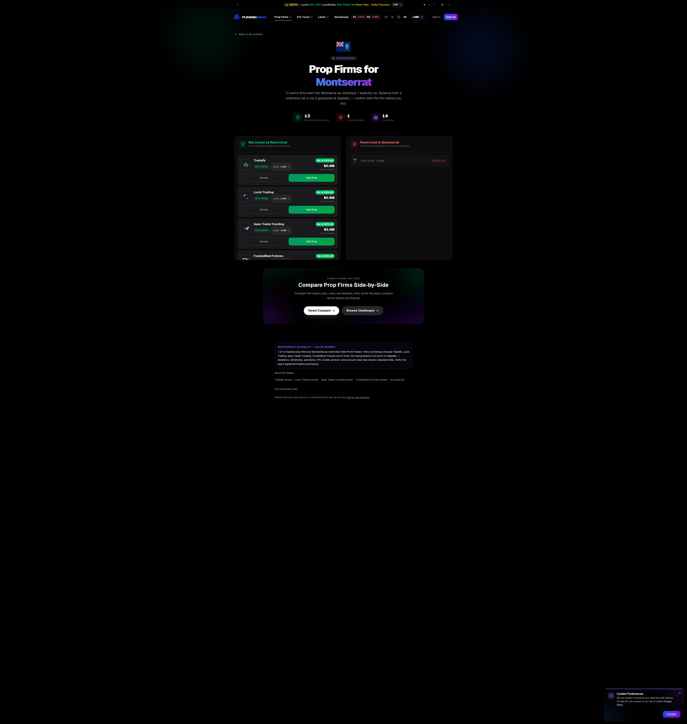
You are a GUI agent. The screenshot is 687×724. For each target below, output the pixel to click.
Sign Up (451, 17)
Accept (671, 714)
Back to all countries (251, 34)
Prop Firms (281, 17)
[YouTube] (386, 17)
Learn (322, 17)
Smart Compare (319, 310)
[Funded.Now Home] (250, 17)
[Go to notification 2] (429, 5)
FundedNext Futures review (371, 379)
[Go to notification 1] (424, 5)
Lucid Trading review (306, 379)
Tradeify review (283, 379)
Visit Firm (311, 177)
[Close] (680, 693)
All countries (397, 379)
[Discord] (405, 17)
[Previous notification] (237, 5)
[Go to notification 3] (434, 5)
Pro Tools (303, 17)
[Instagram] (398, 17)
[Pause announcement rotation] (442, 5)
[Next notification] (449, 5)
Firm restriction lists (286, 389)
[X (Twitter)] (392, 17)
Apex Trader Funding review (337, 379)
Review (264, 177)
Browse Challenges (360, 310)
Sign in (436, 17)
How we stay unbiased (358, 397)
